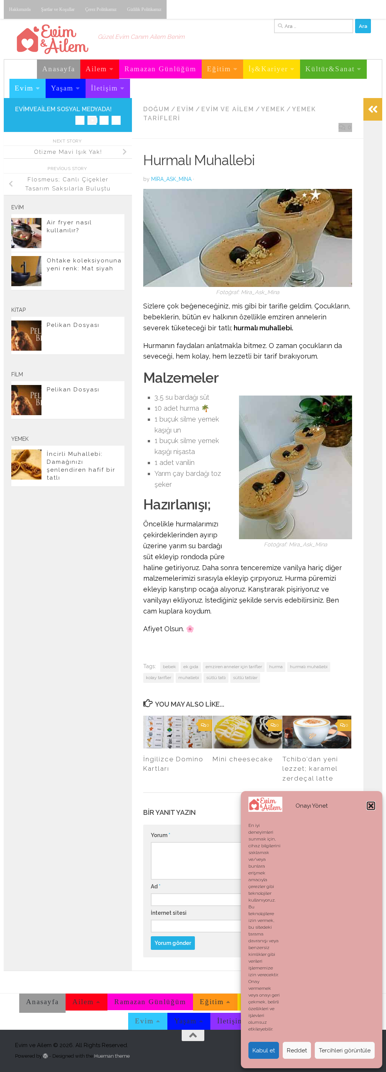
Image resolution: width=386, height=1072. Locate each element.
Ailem (96, 69)
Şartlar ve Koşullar (58, 9)
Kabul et (264, 1050)
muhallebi (188, 677)
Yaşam (62, 88)
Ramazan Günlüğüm (160, 69)
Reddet (297, 1050)
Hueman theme (112, 1056)
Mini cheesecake (243, 759)
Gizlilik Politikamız (144, 9)
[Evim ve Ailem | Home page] (52, 39)
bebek (169, 666)
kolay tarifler (158, 677)
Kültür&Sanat (330, 69)
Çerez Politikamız (100, 9)
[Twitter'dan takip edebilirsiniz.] (104, 120)
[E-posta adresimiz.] (116, 120)
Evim (24, 88)
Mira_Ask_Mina (171, 179)
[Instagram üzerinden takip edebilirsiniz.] (79, 120)
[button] (371, 806)
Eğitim (219, 69)
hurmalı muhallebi (309, 666)
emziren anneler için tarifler (233, 666)
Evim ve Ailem (227, 109)
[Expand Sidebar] (372, 109)
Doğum (156, 109)
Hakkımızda (20, 9)
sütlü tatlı (216, 677)
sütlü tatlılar (245, 677)
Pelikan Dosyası (73, 325)
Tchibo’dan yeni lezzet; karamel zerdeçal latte (310, 768)
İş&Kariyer (268, 69)
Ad (156, 886)
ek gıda (190, 666)
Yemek (273, 109)
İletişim (104, 88)
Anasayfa (58, 69)
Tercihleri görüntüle (345, 1050)
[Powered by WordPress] (45, 1056)
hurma (276, 666)
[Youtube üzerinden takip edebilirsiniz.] (91, 120)
